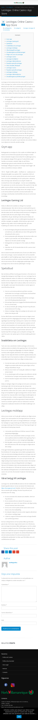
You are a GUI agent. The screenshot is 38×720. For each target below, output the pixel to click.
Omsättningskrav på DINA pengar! (15, 52)
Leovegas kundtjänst (12, 59)
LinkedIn (10, 551)
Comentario (5, 584)
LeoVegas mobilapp (11, 48)
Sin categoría (17, 28)
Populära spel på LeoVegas (14, 63)
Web (2, 620)
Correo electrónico (7, 612)
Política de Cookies (8, 657)
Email (17, 551)
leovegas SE (32, 28)
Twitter (6, 551)
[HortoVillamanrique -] (19, 2)
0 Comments (6, 30)
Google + (13, 551)
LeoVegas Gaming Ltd (12, 41)
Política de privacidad (8, 661)
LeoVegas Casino (11, 57)
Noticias (5, 668)
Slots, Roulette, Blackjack (13, 65)
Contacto (5, 672)
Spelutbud (9, 43)
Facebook (2, 551)
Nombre (4, 605)
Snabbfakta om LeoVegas (13, 46)
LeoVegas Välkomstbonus (13, 61)
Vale (19, 716)
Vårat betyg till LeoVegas (13, 50)
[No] (36, 714)
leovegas (25, 28)
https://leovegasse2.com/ (8, 488)
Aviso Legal (5, 664)
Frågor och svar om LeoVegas (14, 54)
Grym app (9, 39)
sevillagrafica (8, 28)
